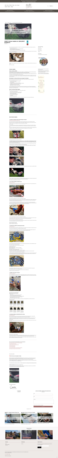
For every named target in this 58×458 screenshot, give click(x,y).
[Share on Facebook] (27, 41)
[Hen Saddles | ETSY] (16, 266)
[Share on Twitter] (27, 43)
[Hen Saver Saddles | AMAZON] (16, 312)
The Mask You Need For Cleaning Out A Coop (14, 344)
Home (5, 22)
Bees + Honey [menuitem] (7, 5)
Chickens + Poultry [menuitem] (11, 5)
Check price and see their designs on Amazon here (14, 120)
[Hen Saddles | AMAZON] (16, 176)
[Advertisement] (29, 17)
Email (34, 396)
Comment (34, 399)
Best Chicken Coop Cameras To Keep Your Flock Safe (14, 348)
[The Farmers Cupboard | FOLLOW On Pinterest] (14, 382)
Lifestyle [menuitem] (12, 6)
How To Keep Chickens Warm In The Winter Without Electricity (15, 347)
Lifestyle (39, 51)
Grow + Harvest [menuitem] (17, 5)
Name (34, 393)
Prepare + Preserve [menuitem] (7, 6)
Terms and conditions (7, 444)
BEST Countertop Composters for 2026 (43, 412)
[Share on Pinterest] (27, 44)
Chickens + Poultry (9, 22)
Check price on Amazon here (12, 273)
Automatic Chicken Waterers (12, 346)
